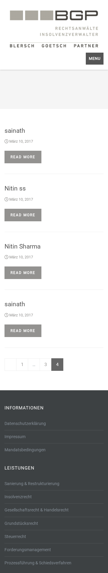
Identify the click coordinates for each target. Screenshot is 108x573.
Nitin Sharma (22, 246)
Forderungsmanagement (27, 549)
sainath (14, 130)
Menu (94, 58)
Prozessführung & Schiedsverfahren (37, 562)
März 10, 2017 (20, 141)
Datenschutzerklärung (25, 423)
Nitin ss (15, 188)
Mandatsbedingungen (25, 449)
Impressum (15, 436)
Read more (22, 157)
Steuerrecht (15, 536)
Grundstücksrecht (21, 523)
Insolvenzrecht (18, 496)
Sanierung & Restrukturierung (31, 483)
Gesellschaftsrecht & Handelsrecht (36, 510)
